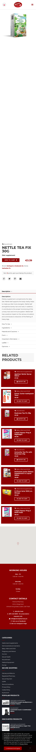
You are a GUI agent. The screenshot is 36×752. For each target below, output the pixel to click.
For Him (4, 654)
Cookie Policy (6, 690)
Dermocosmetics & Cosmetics (11, 646)
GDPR (4, 681)
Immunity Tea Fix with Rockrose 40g (23, 453)
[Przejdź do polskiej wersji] (4, 4)
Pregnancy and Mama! (9, 651)
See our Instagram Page (19, 623)
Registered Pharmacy (8, 676)
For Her (4, 665)
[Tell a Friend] (20, 279)
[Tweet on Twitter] (9, 279)
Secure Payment (7, 679)
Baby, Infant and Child (23, 391)
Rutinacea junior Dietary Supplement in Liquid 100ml (24, 473)
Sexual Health (6, 657)
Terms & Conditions (8, 684)
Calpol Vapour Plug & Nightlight (22, 433)
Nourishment (8, 244)
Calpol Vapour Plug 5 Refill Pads (22, 511)
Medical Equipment (8, 662)
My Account (5, 692)
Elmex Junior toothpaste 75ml (24, 394)
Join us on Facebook (19, 621)
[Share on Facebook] (4, 279)
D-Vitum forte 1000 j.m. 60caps (23, 492)
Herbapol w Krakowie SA (15, 266)
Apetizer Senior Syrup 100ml (22, 375)
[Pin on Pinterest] (15, 279)
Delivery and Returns (8, 673)
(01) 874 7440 (18, 611)
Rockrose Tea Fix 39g (22, 413)
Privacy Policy (24, 744)
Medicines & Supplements (24, 371)
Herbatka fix (6, 268)
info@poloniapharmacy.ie (19, 618)
